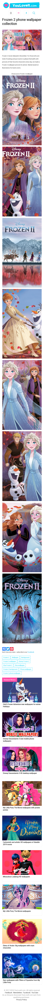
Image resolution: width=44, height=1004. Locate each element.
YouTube (35, 992)
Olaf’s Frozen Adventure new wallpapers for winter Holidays (22, 705)
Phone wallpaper (25, 669)
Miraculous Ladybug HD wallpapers (16, 877)
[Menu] (11, 13)
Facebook (26, 13)
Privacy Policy (21, 999)
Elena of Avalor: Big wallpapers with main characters (18, 946)
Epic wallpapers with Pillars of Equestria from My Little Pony (21, 981)
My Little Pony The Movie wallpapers (17, 911)
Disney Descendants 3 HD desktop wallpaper (20, 773)
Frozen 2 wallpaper (9, 661)
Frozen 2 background (10, 669)
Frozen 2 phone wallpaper (11, 673)
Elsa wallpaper (20, 665)
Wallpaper (15, 657)
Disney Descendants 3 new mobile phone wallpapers (18, 740)
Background (25, 657)
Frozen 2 (6, 657)
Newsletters (17, 992)
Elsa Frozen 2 (7, 665)
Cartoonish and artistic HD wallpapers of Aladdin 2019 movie (21, 843)
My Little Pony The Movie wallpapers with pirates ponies (21, 809)
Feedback (8, 992)
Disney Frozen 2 (24, 661)
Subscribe (18, 13)
